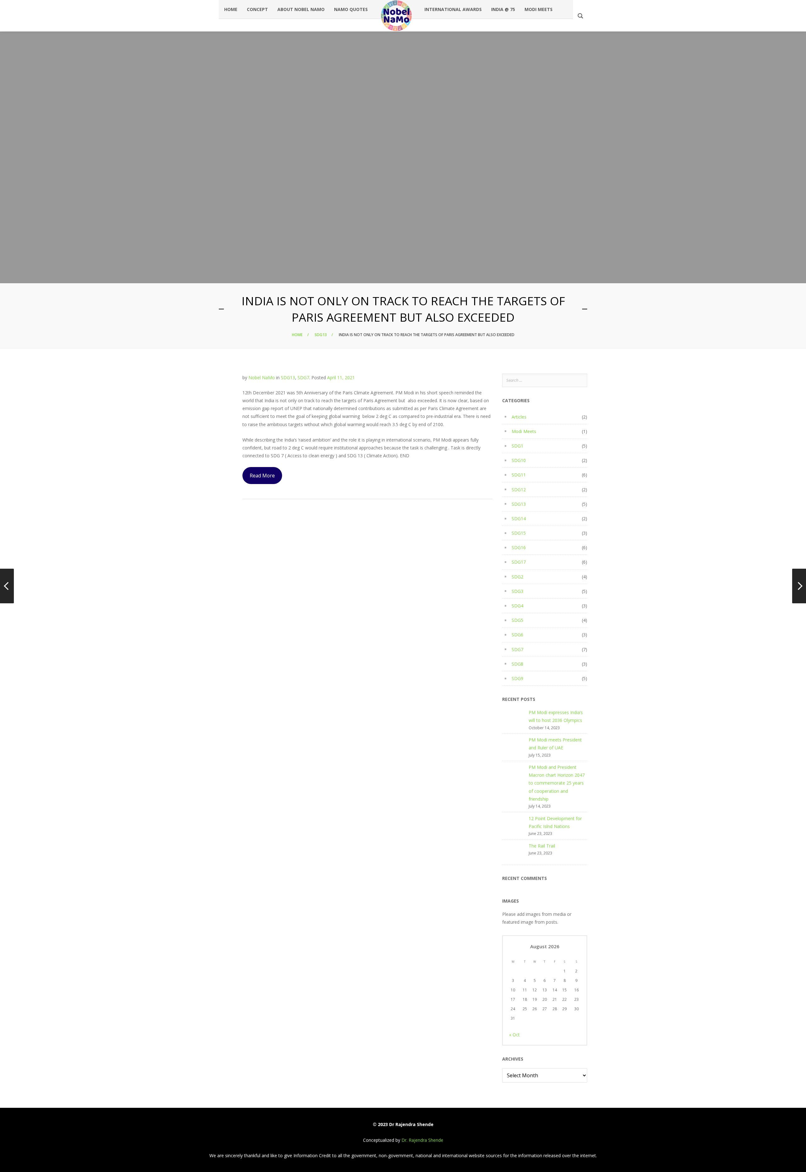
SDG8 (517, 664)
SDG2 (517, 577)
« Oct (514, 1035)
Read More (262, 475)
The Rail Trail (542, 846)
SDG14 (519, 518)
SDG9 (517, 678)
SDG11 (519, 475)
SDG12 (519, 490)
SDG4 (517, 606)
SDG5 (517, 620)
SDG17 (519, 562)
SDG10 (519, 460)
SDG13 (321, 334)
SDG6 (517, 635)
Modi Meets (524, 431)
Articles (519, 417)
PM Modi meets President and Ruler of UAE (555, 744)
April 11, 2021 (341, 377)
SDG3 (517, 591)
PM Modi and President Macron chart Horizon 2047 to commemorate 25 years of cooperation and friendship (557, 783)
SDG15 (519, 533)
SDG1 (517, 446)
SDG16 (519, 547)
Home (297, 334)
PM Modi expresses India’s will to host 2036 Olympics (556, 716)
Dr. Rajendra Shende (422, 1140)
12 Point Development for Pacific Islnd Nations (555, 822)
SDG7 (303, 377)
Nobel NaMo (261, 377)
